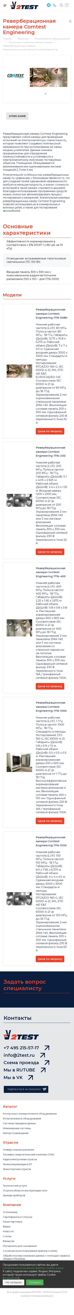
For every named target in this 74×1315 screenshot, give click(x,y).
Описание (17, 116)
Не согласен (13, 1282)
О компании (10, 1212)
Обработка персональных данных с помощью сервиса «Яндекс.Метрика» (36, 1257)
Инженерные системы (17, 1128)
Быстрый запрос (67, 5)
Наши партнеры (12, 1221)
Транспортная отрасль (17, 1169)
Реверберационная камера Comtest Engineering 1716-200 (51, 451)
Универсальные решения (18, 1149)
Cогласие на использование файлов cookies (30, 1250)
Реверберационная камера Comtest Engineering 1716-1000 (51, 706)
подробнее (11, 1278)
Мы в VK (13, 1077)
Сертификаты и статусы (17, 1216)
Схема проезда (21, 1062)
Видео (7, 1226)
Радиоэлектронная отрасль (20, 1159)
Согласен (35, 1282)
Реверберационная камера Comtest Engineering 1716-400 (51, 572)
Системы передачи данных (19, 1123)
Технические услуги (15, 1185)
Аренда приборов (14, 1195)
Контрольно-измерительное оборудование (30, 1113)
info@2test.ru (19, 1055)
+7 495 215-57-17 (21, 1047)
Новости (8, 1231)
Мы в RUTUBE (19, 1070)
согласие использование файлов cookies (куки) (33, 1268)
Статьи (7, 1236)
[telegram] (48, 5)
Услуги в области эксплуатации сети (25, 1190)
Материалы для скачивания (20, 1245)
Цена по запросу (50, 431)
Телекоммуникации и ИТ (17, 1164)
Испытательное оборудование (22, 1118)
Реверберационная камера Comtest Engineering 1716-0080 (51, 313)
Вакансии (8, 1241)
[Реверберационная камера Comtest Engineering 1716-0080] (48, 77)
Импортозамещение (16, 1133)
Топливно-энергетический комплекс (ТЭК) (28, 1154)
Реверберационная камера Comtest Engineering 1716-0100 (51, 841)
